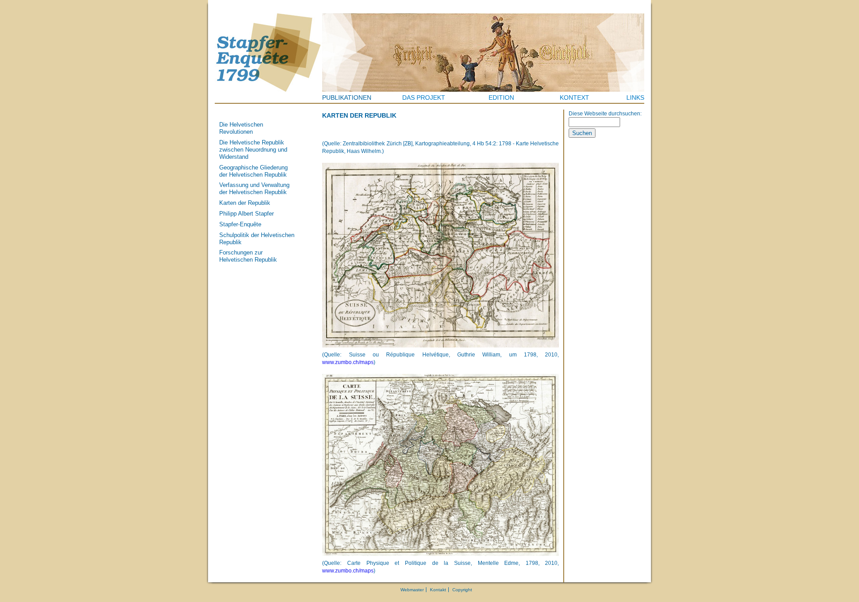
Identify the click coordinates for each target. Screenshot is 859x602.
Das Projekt (423, 97)
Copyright (462, 589)
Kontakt (438, 589)
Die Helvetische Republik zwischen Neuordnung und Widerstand (253, 149)
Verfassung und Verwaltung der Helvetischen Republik (254, 188)
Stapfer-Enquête (240, 224)
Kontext (574, 97)
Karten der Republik (244, 202)
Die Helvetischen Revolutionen (241, 128)
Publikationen (346, 97)
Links (635, 97)
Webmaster (412, 589)
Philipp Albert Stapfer (246, 213)
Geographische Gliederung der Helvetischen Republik (253, 171)
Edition (501, 97)
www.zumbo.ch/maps (348, 362)
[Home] (268, 52)
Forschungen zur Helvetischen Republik (248, 256)
